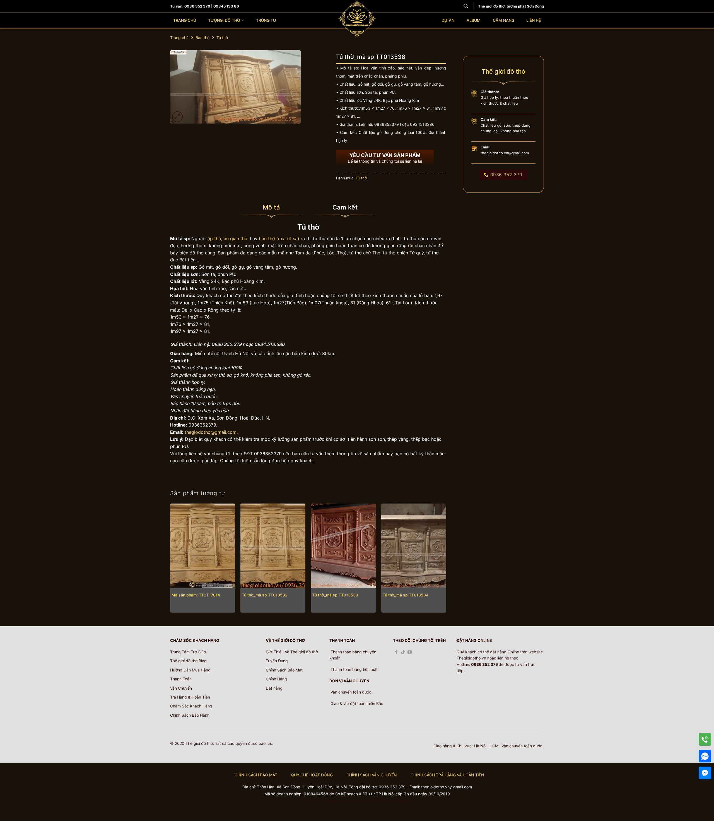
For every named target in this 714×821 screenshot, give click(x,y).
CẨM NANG (503, 20)
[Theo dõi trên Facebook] (396, 652)
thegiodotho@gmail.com (211, 432)
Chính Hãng (276, 678)
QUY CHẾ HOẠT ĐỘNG (312, 774)
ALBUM (474, 20)
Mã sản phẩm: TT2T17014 (196, 595)
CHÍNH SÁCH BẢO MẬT (256, 774)
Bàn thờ (202, 37)
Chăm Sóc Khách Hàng (191, 706)
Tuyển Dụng (277, 660)
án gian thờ (235, 238)
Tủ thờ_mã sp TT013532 (265, 595)
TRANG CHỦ (184, 20)
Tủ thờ (222, 37)
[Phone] (705, 739)
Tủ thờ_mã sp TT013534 (405, 595)
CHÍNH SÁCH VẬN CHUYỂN (371, 774)
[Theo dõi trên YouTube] (409, 652)
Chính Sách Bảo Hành (189, 715)
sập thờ (213, 238)
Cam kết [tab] (345, 207)
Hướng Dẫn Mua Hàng (190, 670)
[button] (177, 116)
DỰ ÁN (448, 20)
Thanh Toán (181, 678)
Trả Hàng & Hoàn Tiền (190, 697)
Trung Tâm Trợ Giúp (188, 651)
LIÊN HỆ (533, 20)
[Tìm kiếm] (466, 6)
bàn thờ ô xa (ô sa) (279, 238)
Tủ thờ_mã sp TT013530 (335, 595)
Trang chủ (179, 37)
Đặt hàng (274, 688)
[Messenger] (705, 773)
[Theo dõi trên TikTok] (403, 652)
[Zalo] (705, 756)
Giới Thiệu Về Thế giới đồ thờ (292, 651)
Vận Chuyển (181, 688)
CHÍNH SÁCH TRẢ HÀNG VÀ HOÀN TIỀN (447, 774)
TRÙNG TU (266, 20)
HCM (493, 745)
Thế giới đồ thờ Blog (188, 660)
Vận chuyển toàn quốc (521, 745)
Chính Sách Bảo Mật (284, 670)
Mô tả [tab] (271, 207)
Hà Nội (480, 745)
